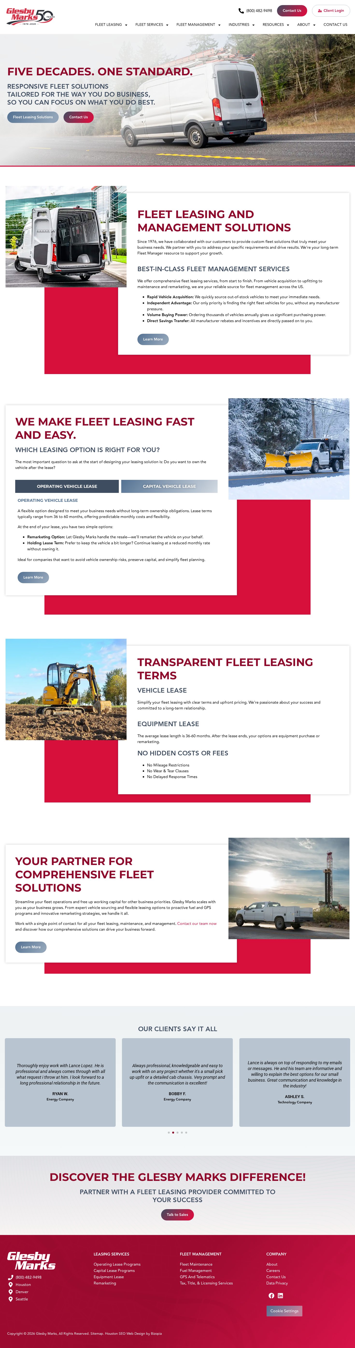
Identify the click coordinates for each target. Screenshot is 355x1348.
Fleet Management (196, 25)
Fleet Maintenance (196, 1264)
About (303, 25)
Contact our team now (197, 924)
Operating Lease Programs (117, 1264)
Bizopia (156, 1333)
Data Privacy (277, 1283)
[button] (169, 1133)
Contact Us (335, 25)
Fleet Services (149, 25)
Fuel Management (196, 1270)
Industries (239, 25)
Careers (273, 1270)
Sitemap (97, 1333)
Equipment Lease (109, 1277)
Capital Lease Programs (114, 1270)
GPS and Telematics (197, 1277)
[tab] (67, 486)
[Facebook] (271, 1295)
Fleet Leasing (108, 25)
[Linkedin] (280, 1295)
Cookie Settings (284, 1311)
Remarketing (105, 1283)
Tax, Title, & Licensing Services (206, 1283)
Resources (273, 25)
